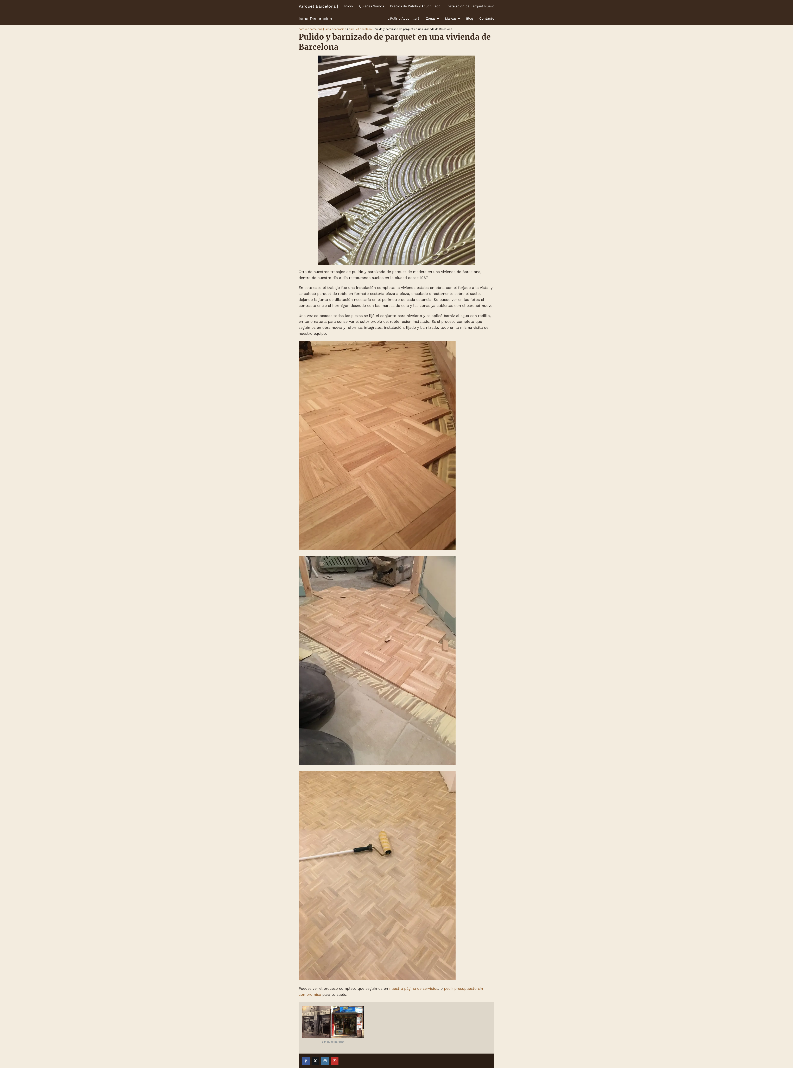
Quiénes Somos (371, 6)
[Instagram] (325, 1061)
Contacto (486, 18)
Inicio (348, 6)
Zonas (431, 18)
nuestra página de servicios (413, 988)
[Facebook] (306, 1061)
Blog (469, 18)
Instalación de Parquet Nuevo (470, 6)
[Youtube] (335, 1061)
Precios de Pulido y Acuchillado (415, 6)
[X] (315, 1061)
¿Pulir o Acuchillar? (404, 18)
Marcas (451, 18)
